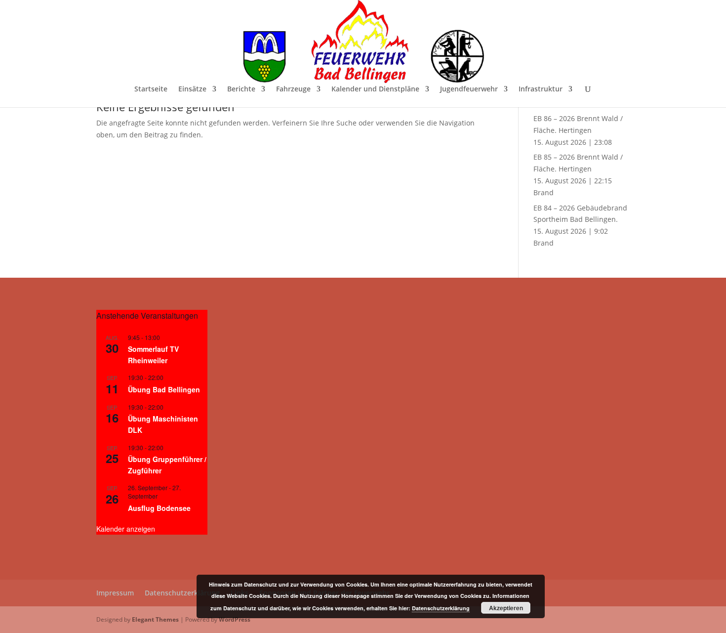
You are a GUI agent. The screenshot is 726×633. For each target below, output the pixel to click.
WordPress (234, 619)
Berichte (241, 89)
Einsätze (192, 89)
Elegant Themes (155, 619)
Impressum (115, 592)
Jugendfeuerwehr (469, 89)
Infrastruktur (541, 89)
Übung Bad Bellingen (164, 389)
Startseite (150, 89)
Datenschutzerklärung (182, 592)
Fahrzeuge (293, 89)
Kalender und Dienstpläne (375, 89)
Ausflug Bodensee (159, 508)
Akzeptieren (506, 607)
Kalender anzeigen (125, 529)
